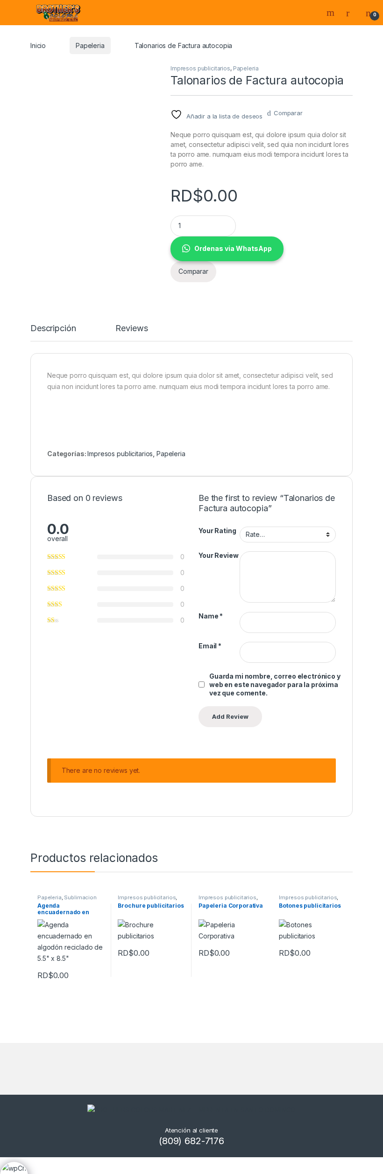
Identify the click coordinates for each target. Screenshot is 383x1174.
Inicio (38, 45)
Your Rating (217, 531)
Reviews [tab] (131, 328)
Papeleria (90, 45)
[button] (261, 248)
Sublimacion (80, 897)
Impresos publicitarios (200, 68)
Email (210, 646)
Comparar (288, 113)
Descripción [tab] (53, 328)
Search (331, 12)
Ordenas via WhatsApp (233, 248)
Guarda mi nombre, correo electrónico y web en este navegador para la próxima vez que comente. (274, 684)
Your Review (218, 555)
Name (211, 616)
